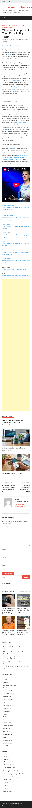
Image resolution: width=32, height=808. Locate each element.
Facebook (21, 50)
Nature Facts (6, 224)
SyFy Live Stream (8, 791)
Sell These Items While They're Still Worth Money (22, 632)
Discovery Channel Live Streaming (13, 771)
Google (26, 50)
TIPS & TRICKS (7, 740)
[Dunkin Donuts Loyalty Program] (16, 463)
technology (15, 80)
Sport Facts (6, 731)
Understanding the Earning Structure (14, 448)
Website (5, 565)
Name (4, 549)
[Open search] (27, 18)
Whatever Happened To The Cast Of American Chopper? (8, 632)
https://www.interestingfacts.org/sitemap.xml (15, 275)
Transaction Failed (9, 767)
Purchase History (9, 764)
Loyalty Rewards (8, 699)
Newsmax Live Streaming (10, 776)
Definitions (18, 24)
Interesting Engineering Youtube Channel (15, 774)
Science (4, 241)
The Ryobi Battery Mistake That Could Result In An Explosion (23, 611)
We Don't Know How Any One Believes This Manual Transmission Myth (8, 611)
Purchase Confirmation (10, 762)
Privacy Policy (7, 779)
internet (9, 54)
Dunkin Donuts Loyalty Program (12, 473)
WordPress (12, 806)
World (4, 232)
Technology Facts (7, 27)
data (3, 56)
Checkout (6, 759)
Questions (6, 782)
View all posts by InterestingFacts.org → (21, 505)
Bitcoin (4, 144)
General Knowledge (8, 215)
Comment (5, 526)
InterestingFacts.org (18, 39)
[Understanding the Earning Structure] (16, 437)
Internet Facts (13, 25)
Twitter (20, 114)
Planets (4, 250)
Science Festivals (8, 725)
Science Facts (7, 722)
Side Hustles (6, 728)
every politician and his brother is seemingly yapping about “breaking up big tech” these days (15, 157)
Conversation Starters (8, 24)
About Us (6, 756)
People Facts (21, 25)
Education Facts (7, 691)
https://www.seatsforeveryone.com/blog (14, 269)
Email (4, 557)
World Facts (6, 746)
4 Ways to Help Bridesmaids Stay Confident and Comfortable (12, 421)
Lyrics (4, 702)
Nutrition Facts (6, 258)
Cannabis (6, 682)
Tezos (4, 737)
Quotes (5, 720)
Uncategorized (7, 743)
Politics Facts (7, 717)
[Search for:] (16, 577)
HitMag (19, 806)
